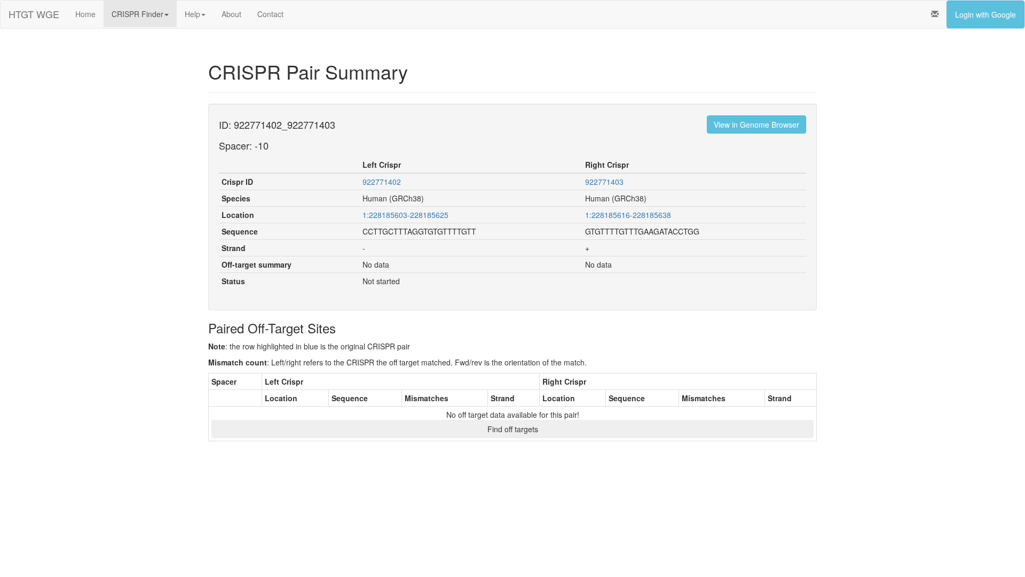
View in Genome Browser (756, 124)
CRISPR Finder (137, 14)
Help (192, 14)
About (231, 14)
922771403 (604, 181)
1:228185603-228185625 (405, 214)
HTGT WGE (34, 14)
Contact (270, 14)
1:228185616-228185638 (628, 214)
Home (85, 14)
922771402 (381, 181)
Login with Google (985, 14)
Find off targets (512, 429)
